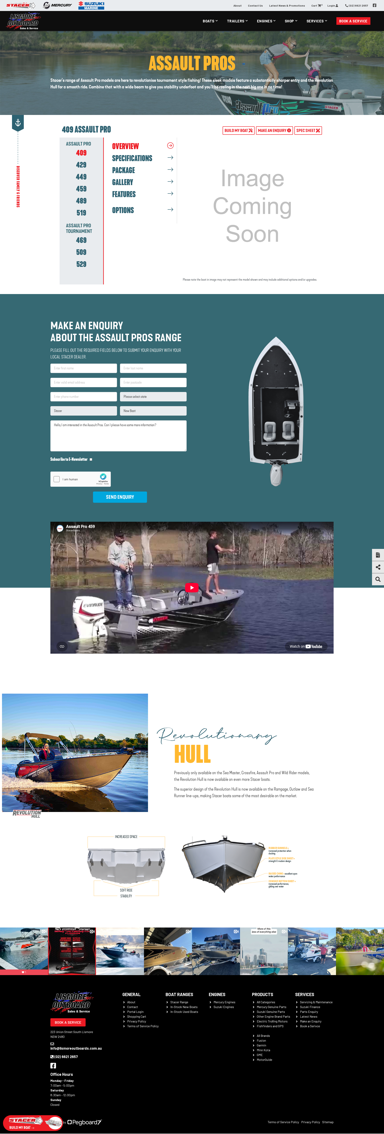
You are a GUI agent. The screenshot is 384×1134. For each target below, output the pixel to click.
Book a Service (353, 21)
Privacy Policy (136, 1021)
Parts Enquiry (309, 1011)
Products (262, 994)
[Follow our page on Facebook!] (374, 5)
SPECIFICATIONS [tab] (132, 158)
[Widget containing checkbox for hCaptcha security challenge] (80, 479)
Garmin (261, 1045)
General (131, 994)
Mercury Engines (224, 1002)
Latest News (308, 1016)
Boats (208, 21)
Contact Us (255, 5)
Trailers (235, 21)
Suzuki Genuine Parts (271, 1011)
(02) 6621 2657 (66, 1056)
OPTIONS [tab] (123, 210)
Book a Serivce (310, 1026)
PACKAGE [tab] (123, 170)
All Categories (266, 1002)
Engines (264, 21)
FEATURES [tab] (124, 194)
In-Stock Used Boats (184, 1011)
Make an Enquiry (310, 1021)
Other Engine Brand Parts (273, 1016)
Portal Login (135, 1011)
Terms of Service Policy (143, 1026)
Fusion (261, 1040)
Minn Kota (263, 1050)
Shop (289, 21)
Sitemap (328, 1122)
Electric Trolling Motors (272, 1021)
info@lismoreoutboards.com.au (76, 1048)
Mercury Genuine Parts (271, 1007)
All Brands (263, 1035)
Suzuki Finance (310, 1007)
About (237, 5)
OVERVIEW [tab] (125, 146)
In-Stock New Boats (184, 1007)
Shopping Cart (136, 1016)
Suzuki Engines (224, 1007)
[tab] (81, 153)
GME (260, 1055)
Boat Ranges (179, 994)
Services (315, 21)
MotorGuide (264, 1059)
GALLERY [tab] (122, 182)
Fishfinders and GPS (270, 1026)
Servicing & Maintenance (316, 1002)
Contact (132, 1007)
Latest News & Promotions (287, 5)
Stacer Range (179, 1002)
